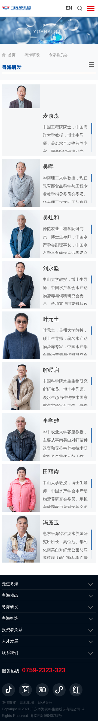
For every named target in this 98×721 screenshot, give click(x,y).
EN (69, 8)
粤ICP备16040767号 (46, 716)
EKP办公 (45, 703)
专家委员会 (58, 55)
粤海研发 (32, 55)
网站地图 (27, 703)
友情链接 (9, 703)
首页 (12, 55)
